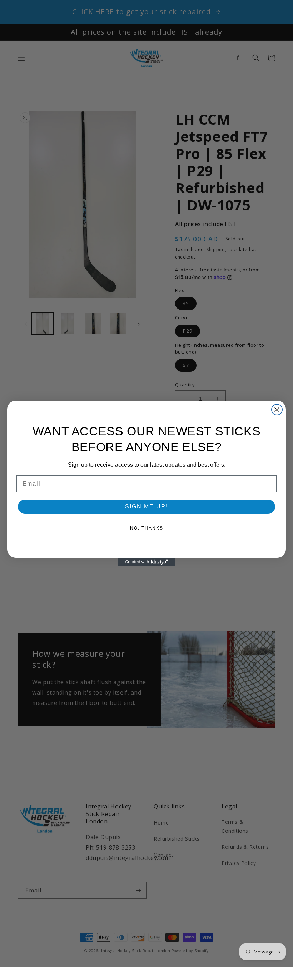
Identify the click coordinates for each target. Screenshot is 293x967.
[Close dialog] (277, 409)
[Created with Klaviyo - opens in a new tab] (146, 562)
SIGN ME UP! (146, 506)
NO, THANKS (146, 528)
